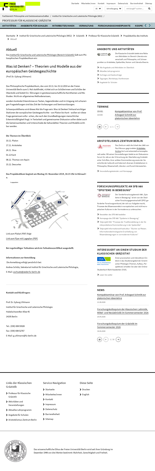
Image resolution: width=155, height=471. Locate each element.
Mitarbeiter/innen (88, 3)
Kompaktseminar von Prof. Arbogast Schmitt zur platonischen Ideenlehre (128, 115)
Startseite (75, 3)
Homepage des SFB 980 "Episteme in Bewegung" (119, 218)
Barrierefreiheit (136, 3)
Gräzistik (80, 35)
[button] (98, 8)
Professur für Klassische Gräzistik (26, 20)
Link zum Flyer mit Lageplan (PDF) (22, 238)
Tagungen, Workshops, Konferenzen (114, 78)
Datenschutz (123, 3)
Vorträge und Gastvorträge (111, 75)
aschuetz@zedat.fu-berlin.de (26, 271)
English (85, 394)
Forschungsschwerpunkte (114, 25)
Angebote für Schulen (34, 25)
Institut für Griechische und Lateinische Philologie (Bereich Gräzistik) (42, 54)
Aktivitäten (9, 25)
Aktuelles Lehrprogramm (110, 71)
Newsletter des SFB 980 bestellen (113, 214)
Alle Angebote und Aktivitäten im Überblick (117, 67)
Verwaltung (86, 25)
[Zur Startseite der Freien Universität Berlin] (20, 7)
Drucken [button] (86, 389)
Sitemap (148, 3)
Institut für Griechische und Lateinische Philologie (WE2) (78, 16)
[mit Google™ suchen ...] (149, 9)
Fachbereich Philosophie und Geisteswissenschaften (26, 16)
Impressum (111, 3)
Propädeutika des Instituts (135, 35)
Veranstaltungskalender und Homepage (116, 171)
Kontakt (101, 3)
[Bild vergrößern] (104, 54)
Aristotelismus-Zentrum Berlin (22, 419)
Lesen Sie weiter (106, 275)
